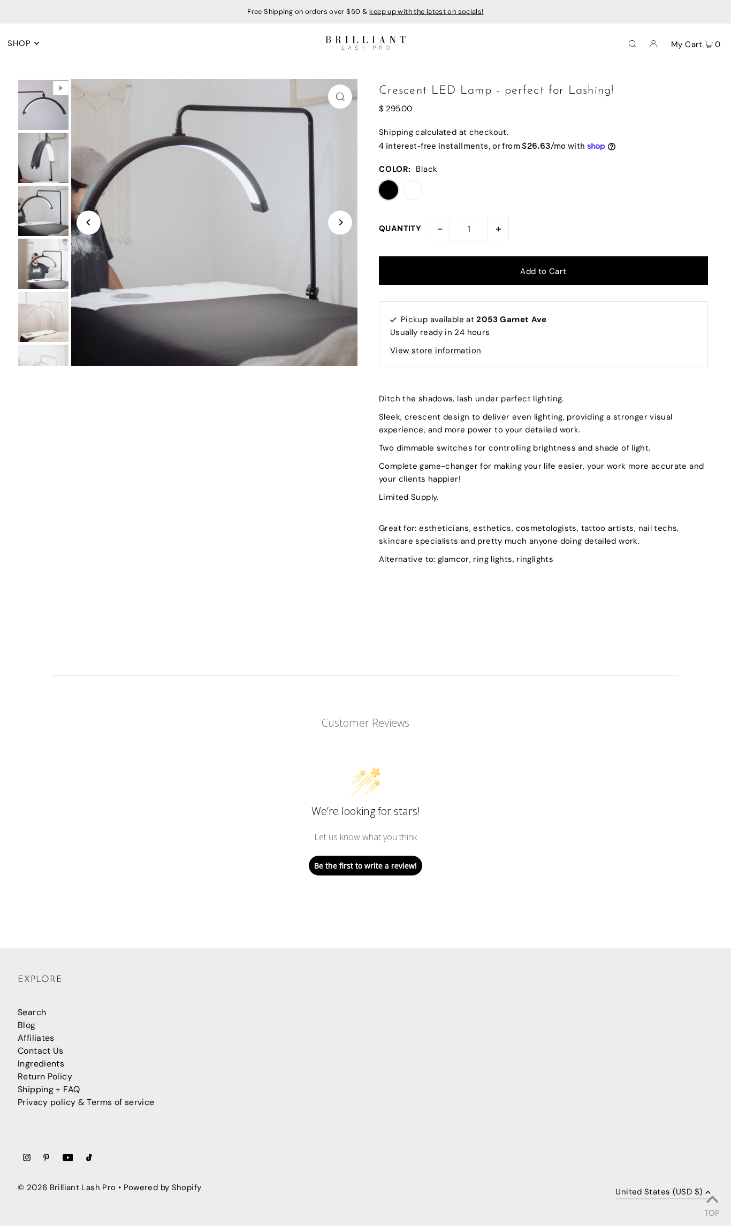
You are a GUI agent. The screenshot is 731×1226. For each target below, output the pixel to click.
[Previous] (89, 222)
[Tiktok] (89, 1158)
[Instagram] (27, 1158)
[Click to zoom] (340, 97)
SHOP (19, 43)
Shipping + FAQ (49, 1089)
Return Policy (45, 1076)
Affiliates (36, 1038)
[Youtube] (68, 1158)
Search (32, 1012)
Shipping (396, 132)
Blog (27, 1025)
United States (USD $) (659, 1192)
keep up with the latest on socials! (426, 11)
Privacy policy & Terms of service (86, 1102)
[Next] (340, 222)
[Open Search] (632, 43)
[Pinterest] (46, 1158)
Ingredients (41, 1063)
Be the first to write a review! (365, 866)
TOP (712, 1211)
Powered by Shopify (163, 1187)
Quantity (400, 228)
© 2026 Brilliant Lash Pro (67, 1187)
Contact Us (41, 1050)
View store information (435, 350)
